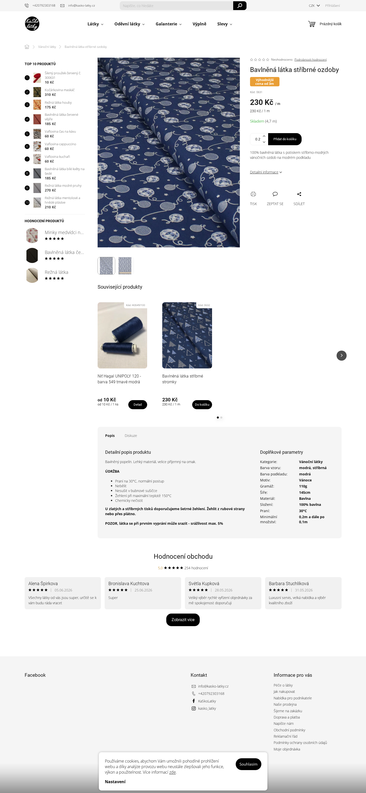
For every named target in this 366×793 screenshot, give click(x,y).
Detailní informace (264, 172)
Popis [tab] (110, 435)
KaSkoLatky (207, 701)
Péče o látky (283, 685)
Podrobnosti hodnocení (311, 59)
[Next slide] (342, 356)
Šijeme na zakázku (288, 710)
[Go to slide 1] (218, 418)
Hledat (240, 5)
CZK (312, 5)
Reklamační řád (285, 736)
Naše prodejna (285, 704)
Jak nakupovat (284, 691)
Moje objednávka (287, 749)
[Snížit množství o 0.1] (264, 142)
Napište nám (284, 723)
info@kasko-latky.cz (213, 686)
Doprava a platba (287, 717)
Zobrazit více (183, 619)
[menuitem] (95, 24)
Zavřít (280, 188)
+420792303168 (211, 693)
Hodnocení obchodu (183, 556)
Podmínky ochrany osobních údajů (300, 742)
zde (172, 772)
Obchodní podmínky (289, 730)
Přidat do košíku (284, 139)
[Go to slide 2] (221, 418)
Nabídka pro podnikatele (293, 698)
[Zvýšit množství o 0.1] (264, 136)
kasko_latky (207, 708)
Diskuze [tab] (131, 435)
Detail (138, 404)
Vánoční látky (311, 461)
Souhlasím (248, 764)
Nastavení (115, 781)
